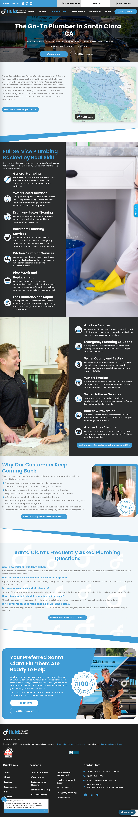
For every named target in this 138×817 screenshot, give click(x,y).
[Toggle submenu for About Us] (99, 11)
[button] (136, 210)
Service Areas (64, 46)
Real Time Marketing (104, 744)
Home (54, 46)
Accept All (42, 811)
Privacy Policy (61, 744)
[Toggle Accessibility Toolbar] (4, 799)
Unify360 (118, 744)
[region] (26, 806)
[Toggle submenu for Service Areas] (68, 11)
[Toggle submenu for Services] (48, 11)
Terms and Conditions (76, 744)
